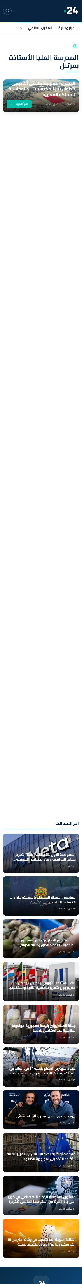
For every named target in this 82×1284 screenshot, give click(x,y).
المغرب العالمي (40, 27)
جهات (18, 27)
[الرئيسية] (75, 45)
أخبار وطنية (66, 27)
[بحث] (7, 11)
